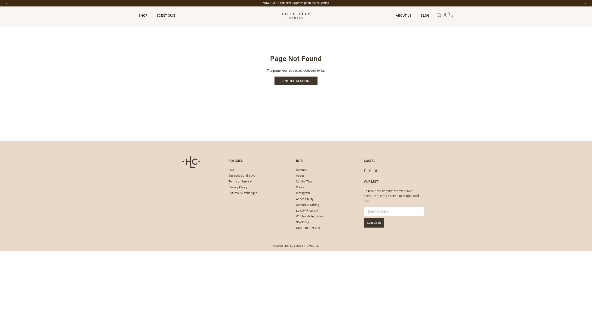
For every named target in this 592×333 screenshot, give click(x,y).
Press (300, 187)
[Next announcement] (585, 3)
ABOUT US (403, 15)
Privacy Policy (237, 187)
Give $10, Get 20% (308, 228)
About (300, 175)
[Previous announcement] (6, 3)
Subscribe (374, 222)
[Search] (439, 16)
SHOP (143, 15)
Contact (301, 170)
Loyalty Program (307, 210)
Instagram (303, 193)
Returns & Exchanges (242, 193)
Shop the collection (316, 3)
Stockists (302, 222)
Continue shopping (296, 81)
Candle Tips (304, 181)
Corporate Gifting (307, 205)
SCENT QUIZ (166, 15)
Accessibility (305, 199)
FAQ (231, 170)
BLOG (425, 15)
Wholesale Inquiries (309, 216)
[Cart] (450, 16)
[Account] (445, 16)
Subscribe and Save (242, 175)
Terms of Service (240, 181)
